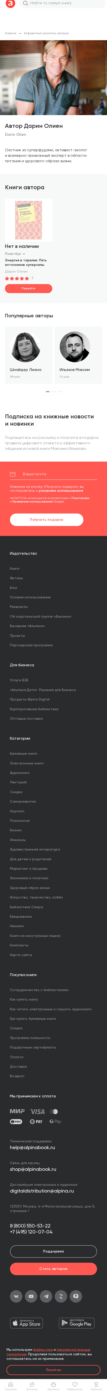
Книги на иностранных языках (35, 936)
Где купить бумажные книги (33, 1019)
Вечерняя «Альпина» (27, 626)
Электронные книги (27, 763)
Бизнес (16, 830)
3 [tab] (55, 391)
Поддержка (53, 1251)
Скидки (16, 792)
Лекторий (18, 782)
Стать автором (53, 1269)
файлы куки (43, 1350)
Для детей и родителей (30, 859)
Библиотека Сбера (26, 907)
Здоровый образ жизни (30, 888)
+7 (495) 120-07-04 (31, 1232)
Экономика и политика (29, 878)
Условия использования (30, 597)
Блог (14, 588)
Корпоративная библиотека (34, 709)
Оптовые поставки (26, 718)
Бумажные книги (23, 753)
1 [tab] (48, 391)
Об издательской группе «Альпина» (40, 616)
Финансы (18, 840)
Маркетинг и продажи (29, 869)
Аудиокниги (19, 773)
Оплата (16, 1057)
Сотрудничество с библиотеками (39, 990)
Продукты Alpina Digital (30, 699)
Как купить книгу (24, 999)
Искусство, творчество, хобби (36, 897)
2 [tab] (52, 391)
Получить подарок (46, 520)
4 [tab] (57, 391)
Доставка (18, 1066)
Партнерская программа (31, 645)
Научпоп (17, 811)
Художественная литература (35, 849)
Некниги (17, 926)
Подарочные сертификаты (33, 1047)
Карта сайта (21, 955)
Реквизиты (19, 607)
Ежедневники (21, 916)
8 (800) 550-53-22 (30, 1226)
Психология (20, 821)
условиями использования (61, 491)
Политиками (80, 498)
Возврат (17, 1076)
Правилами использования (32, 501)
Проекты (17, 636)
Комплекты (19, 945)
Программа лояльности (30, 1038)
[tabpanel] (29, 355)
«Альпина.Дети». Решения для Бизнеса (43, 690)
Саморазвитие (23, 801)
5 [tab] (60, 391)
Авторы (16, 578)
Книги (14, 568)
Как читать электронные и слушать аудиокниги (51, 1009)
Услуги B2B (19, 680)
